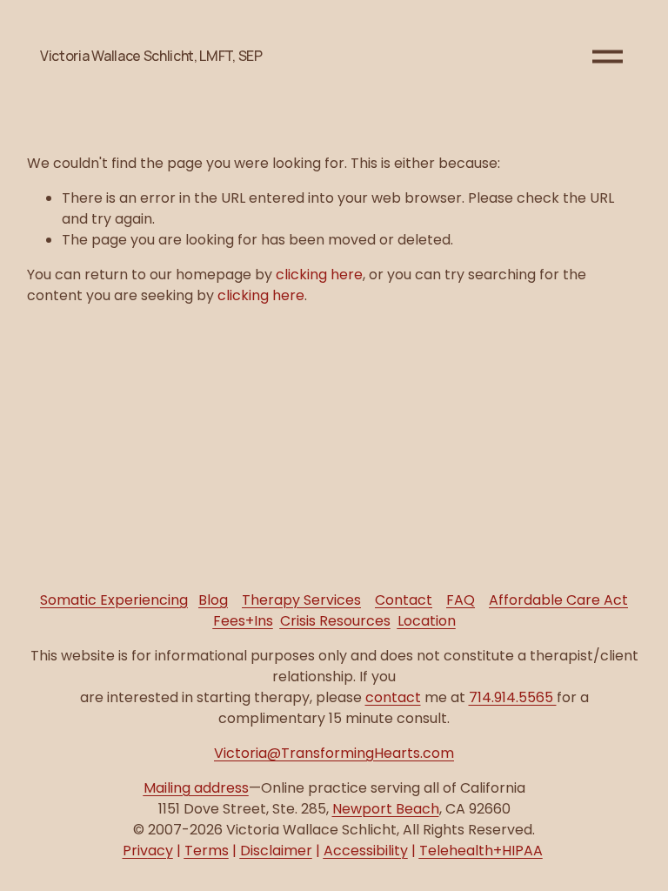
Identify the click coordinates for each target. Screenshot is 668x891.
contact (393, 697)
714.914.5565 (513, 697)
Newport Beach (385, 809)
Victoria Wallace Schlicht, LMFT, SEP (151, 55)
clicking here (319, 275)
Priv (148, 851)
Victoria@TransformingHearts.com (334, 753)
